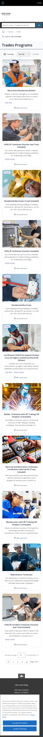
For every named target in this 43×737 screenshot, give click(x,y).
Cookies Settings (20, 729)
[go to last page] (27, 662)
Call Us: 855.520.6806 (11, 36)
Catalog (10, 54)
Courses (10, 32)
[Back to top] (21, 687)
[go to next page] (22, 662)
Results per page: (11, 655)
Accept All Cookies (19, 723)
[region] (20, 715)
